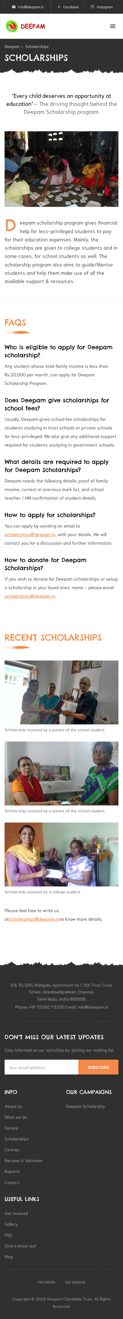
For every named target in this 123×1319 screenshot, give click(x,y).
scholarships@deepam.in (30, 534)
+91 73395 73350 (46, 1006)
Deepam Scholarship (85, 1106)
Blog (9, 1256)
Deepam (12, 46)
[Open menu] (112, 26)
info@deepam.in (31, 6)
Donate (11, 1127)
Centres (12, 1149)
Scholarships (17, 1138)
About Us (13, 1106)
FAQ (8, 1234)
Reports (12, 1171)
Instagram (105, 6)
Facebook (71, 6)
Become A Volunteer (24, 1160)
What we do (16, 1117)
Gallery (11, 1224)
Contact (12, 1182)
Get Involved (16, 1213)
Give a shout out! (21, 1245)
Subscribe (98, 1067)
